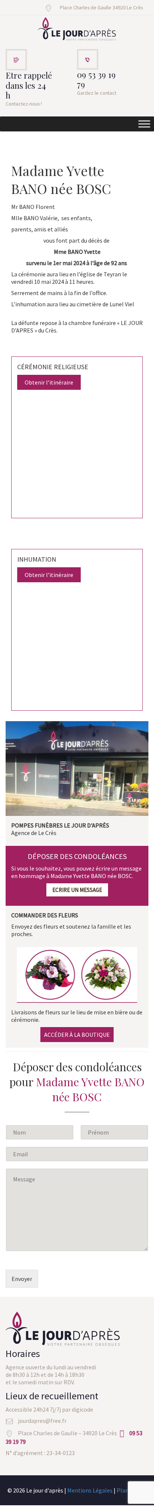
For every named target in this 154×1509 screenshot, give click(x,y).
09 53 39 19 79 (96, 79)
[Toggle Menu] (144, 124)
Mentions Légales (90, 1490)
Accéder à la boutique (77, 1034)
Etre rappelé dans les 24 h (29, 85)
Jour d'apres (77, 29)
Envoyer (22, 1278)
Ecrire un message (77, 889)
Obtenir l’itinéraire (49, 382)
